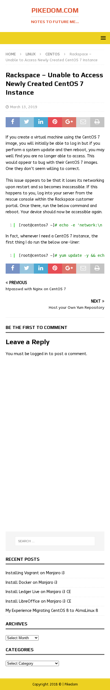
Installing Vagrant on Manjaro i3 (35, 573)
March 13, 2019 (23, 107)
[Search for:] (55, 541)
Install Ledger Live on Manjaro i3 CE (38, 591)
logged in (39, 353)
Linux (31, 54)
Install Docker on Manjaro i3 (32, 582)
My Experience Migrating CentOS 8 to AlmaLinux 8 (52, 610)
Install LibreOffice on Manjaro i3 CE (38, 601)
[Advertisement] (55, 402)
